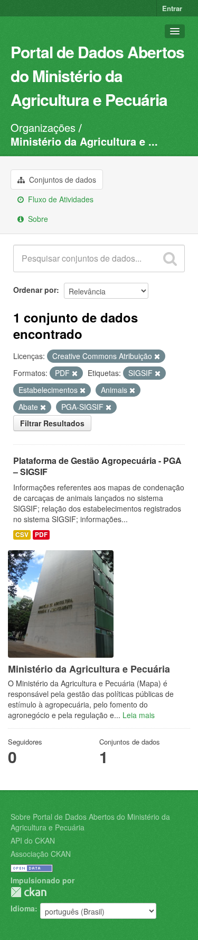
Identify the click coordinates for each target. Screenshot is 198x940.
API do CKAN (33, 840)
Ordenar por (34, 289)
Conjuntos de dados (61, 179)
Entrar (172, 8)
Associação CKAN (41, 853)
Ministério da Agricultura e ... (84, 141)
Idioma (23, 908)
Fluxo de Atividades (59, 199)
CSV (22, 534)
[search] (170, 258)
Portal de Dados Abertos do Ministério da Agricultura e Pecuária (97, 75)
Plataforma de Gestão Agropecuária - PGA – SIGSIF (97, 466)
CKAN (28, 892)
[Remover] (157, 356)
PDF (41, 534)
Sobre (37, 218)
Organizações (43, 127)
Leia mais (138, 715)
